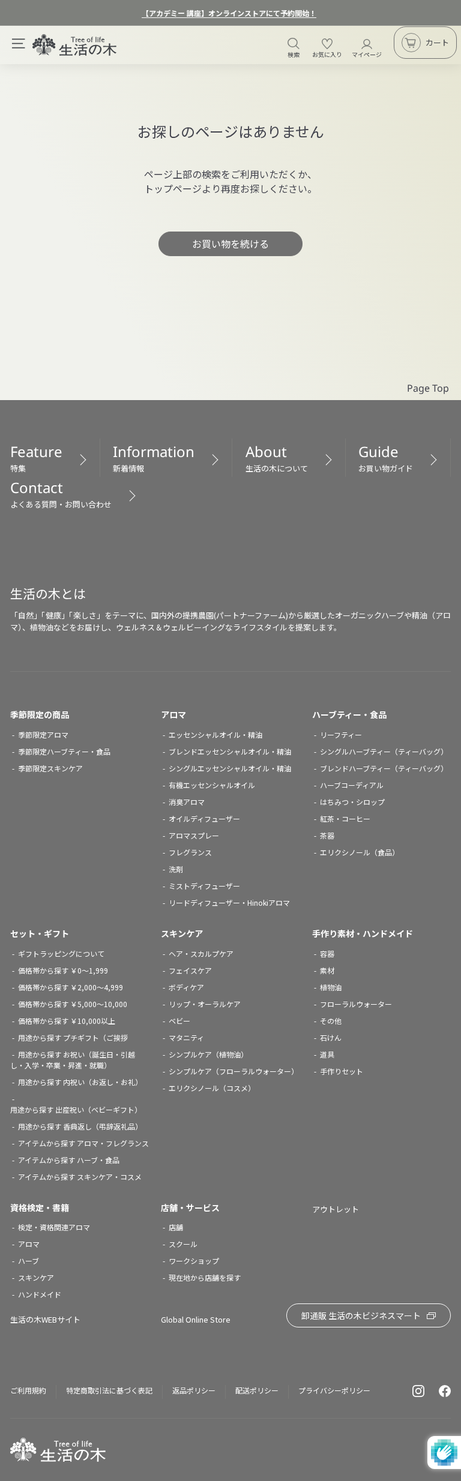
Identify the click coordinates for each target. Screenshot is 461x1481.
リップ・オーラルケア (205, 1004)
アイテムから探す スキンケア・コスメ (80, 1176)
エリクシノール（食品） (359, 852)
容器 (327, 953)
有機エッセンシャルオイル (212, 785)
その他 (331, 1021)
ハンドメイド (39, 1294)
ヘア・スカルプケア (201, 953)
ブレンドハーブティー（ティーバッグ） (384, 768)
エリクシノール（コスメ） (212, 1088)
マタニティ (186, 1037)
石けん (331, 1037)
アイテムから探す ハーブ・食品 (68, 1160)
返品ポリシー (193, 1390)
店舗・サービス (190, 1207)
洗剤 (176, 869)
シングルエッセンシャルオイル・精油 (230, 768)
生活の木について (277, 457)
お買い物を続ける (230, 243)
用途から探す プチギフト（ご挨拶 (73, 1037)
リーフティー (341, 734)
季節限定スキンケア (50, 768)
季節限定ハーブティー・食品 (64, 751)
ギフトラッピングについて (61, 953)
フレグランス (190, 852)
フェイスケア (190, 970)
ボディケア (186, 987)
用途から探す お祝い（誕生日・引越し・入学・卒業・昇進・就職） (72, 1059)
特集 (36, 457)
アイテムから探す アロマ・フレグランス (83, 1143)
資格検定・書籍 (39, 1207)
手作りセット (341, 1071)
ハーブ (28, 1260)
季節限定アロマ (43, 734)
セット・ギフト (39, 933)
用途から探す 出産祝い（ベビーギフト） (76, 1109)
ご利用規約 (28, 1390)
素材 (327, 970)
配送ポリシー (257, 1390)
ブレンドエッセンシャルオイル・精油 (230, 751)
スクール (183, 1244)
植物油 (331, 987)
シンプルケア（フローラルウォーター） (233, 1071)
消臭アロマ (187, 802)
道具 (327, 1054)
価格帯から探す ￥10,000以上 (66, 1021)
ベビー (179, 1021)
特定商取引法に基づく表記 (109, 1390)
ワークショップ (194, 1260)
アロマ (173, 714)
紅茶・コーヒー (345, 818)
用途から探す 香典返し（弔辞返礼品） (80, 1126)
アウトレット (335, 1209)
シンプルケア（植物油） (208, 1054)
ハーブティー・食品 (349, 714)
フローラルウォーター (356, 1004)
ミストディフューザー (204, 886)
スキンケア (182, 933)
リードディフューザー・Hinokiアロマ (229, 902)
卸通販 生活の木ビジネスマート (361, 1315)
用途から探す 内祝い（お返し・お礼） (80, 1082)
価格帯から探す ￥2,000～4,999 (70, 987)
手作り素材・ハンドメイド (362, 933)
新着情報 (153, 457)
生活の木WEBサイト (45, 1319)
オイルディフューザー (204, 818)
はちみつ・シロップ (352, 802)
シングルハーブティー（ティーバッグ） (384, 751)
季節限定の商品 (39, 714)
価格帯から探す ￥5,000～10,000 (72, 1004)
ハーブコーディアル (352, 785)
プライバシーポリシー (334, 1390)
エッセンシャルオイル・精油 (215, 734)
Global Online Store (195, 1319)
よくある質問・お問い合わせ (61, 493)
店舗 (176, 1227)
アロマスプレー (194, 835)
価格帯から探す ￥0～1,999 (63, 970)
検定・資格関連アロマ (54, 1227)
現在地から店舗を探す (205, 1277)
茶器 (327, 835)
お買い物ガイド (385, 457)
